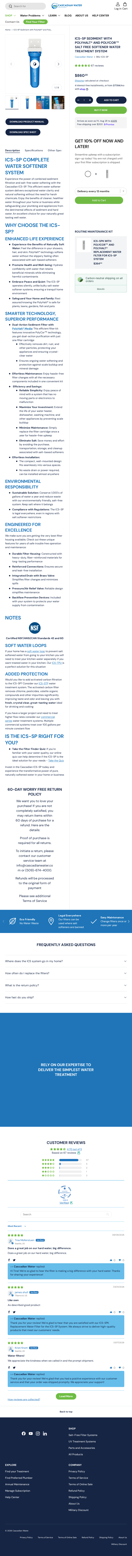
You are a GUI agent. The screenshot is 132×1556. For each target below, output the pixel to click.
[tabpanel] (34, 468)
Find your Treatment (17, 1471)
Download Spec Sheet (23, 132)
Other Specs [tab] (56, 150)
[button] (83, 65)
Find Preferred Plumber (19, 1478)
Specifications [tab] (34, 150)
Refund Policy (77, 1490)
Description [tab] (12, 150)
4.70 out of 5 (74, 1149)
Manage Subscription (17, 1490)
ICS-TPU (57, 663)
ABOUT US (81, 15)
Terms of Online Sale (81, 1484)
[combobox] (25, 6)
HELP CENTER (100, 15)
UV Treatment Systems (82, 1441)
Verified (64, 1202)
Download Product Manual (27, 121)
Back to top (66, 1411)
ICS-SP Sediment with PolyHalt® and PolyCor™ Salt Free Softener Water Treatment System (33, 29)
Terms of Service (78, 1478)
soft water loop (36, 651)
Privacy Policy (77, 1471)
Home (7, 29)
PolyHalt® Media (22, 328)
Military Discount (79, 1510)
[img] (15, 1235)
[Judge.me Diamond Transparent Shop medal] (64, 1192)
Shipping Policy (78, 1497)
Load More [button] (66, 1396)
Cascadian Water (84, 56)
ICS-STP (43, 683)
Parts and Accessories (82, 1448)
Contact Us (12, 21)
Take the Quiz (56, 760)
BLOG (68, 15)
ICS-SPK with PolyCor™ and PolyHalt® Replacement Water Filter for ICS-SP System (107, 250)
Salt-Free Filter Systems (83, 1435)
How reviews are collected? (24, 1399)
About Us (74, 1503)
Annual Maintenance (17, 1484)
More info (100, 289)
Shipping (79, 80)
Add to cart (111, 100)
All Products (76, 1454)
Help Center (12, 1497)
